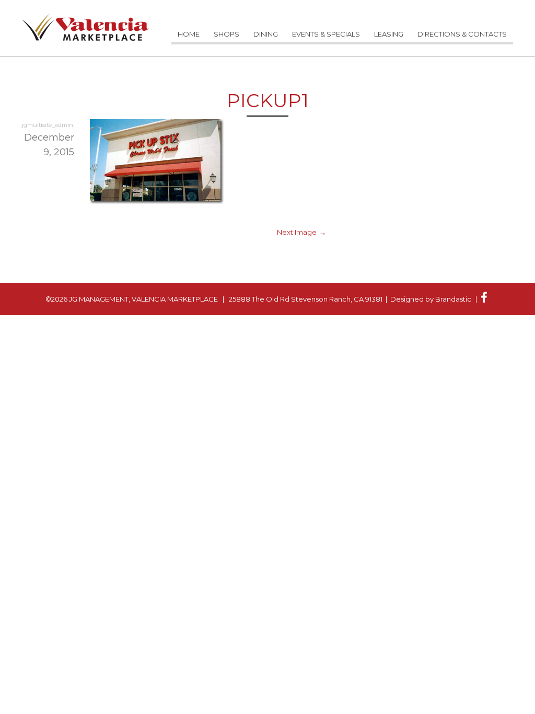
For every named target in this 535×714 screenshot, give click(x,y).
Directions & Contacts (462, 34)
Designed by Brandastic (430, 299)
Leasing (388, 34)
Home (189, 34)
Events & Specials (326, 34)
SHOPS (226, 34)
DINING (265, 34)
